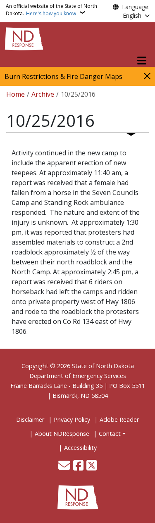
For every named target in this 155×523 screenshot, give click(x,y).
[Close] (147, 75)
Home (15, 94)
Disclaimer (30, 419)
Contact (110, 433)
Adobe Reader (119, 419)
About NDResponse (62, 433)
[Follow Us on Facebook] (78, 466)
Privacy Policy (72, 419)
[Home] (24, 38)
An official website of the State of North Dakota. (51, 9)
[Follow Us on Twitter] (91, 466)
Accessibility (80, 448)
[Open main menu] (142, 60)
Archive (42, 94)
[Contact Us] (64, 466)
